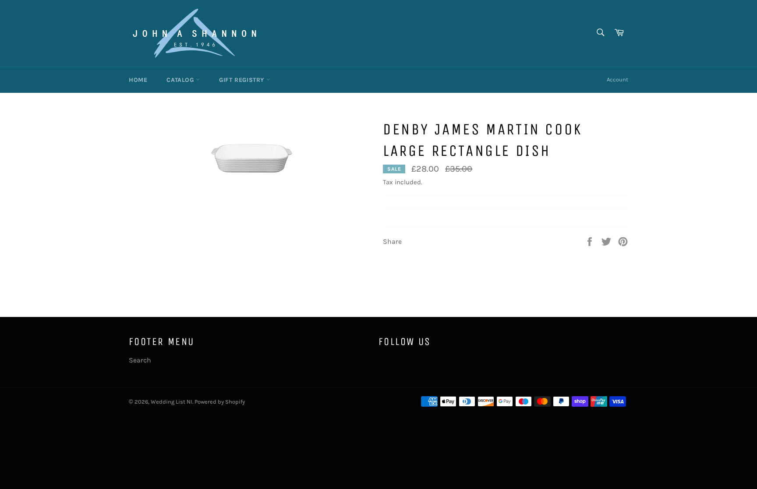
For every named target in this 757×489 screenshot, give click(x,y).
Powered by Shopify (220, 401)
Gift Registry (242, 80)
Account (617, 79)
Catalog (181, 80)
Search (140, 360)
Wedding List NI (171, 401)
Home (138, 80)
